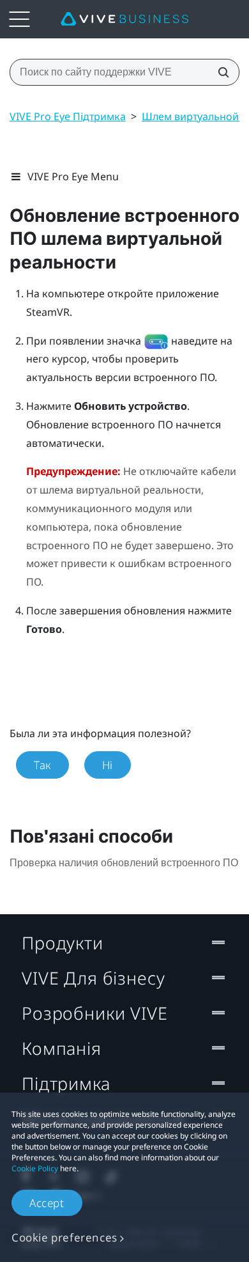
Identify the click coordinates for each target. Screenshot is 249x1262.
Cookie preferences (64, 1237)
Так (42, 765)
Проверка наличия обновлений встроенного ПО (124, 862)
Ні (107, 765)
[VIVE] (124, 19)
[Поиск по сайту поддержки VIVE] (219, 72)
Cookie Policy (34, 1168)
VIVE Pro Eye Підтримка (68, 116)
